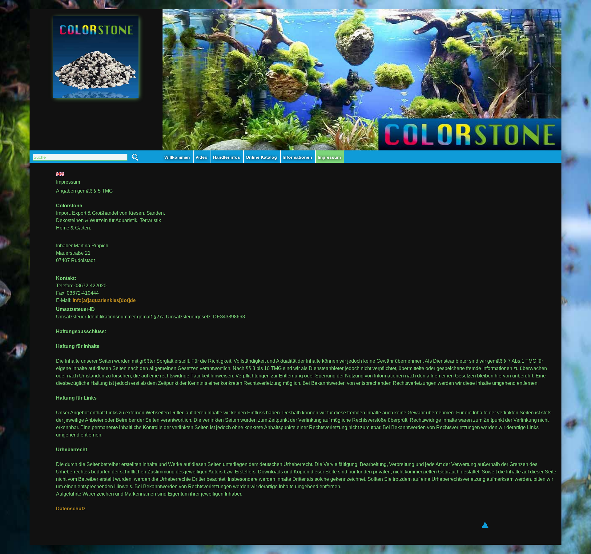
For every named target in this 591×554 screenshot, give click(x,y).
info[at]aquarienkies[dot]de (104, 300)
